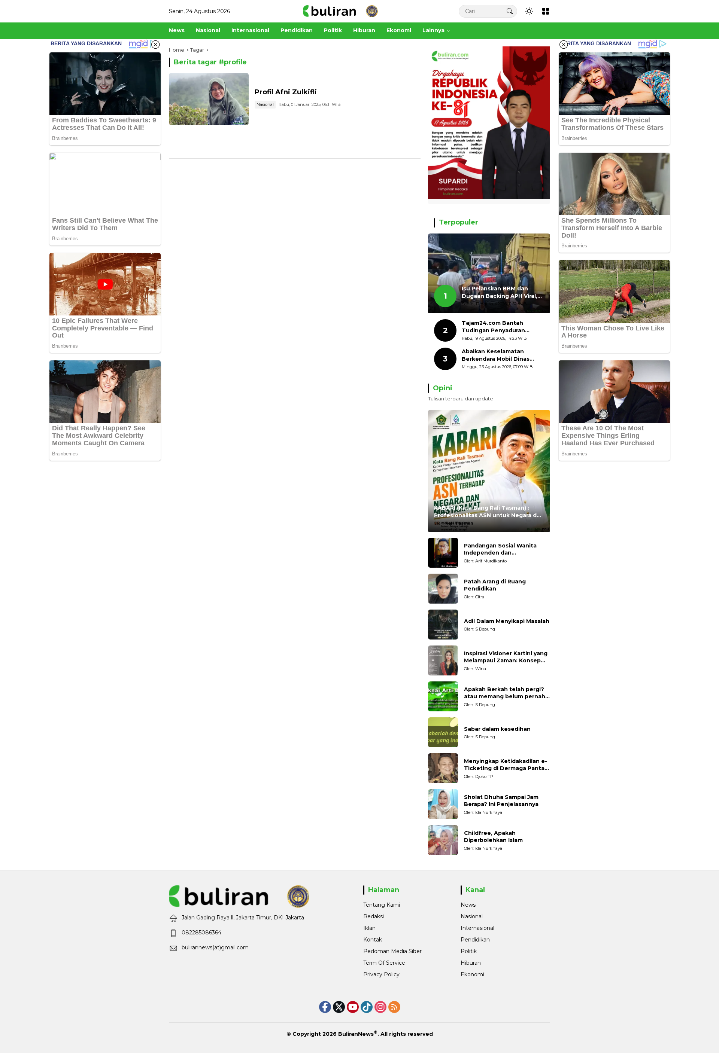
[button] (509, 11)
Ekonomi (472, 974)
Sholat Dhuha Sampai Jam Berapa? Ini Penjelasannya (501, 801)
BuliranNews (356, 1034)
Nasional (265, 104)
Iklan (369, 928)
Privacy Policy (381, 974)
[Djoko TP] (443, 768)
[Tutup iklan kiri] (155, 44)
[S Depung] (443, 625)
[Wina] (443, 660)
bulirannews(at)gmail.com (215, 947)
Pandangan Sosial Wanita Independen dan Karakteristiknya (500, 549)
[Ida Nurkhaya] (443, 804)
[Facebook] (325, 1007)
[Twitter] (339, 1007)
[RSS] (394, 1007)
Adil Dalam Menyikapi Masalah (506, 621)
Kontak (372, 939)
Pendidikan (475, 939)
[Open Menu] (545, 11)
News (468, 904)
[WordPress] (367, 1007)
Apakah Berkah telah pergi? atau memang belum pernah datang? (504, 693)
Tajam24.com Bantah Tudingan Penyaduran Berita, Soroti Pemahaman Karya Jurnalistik (499, 327)
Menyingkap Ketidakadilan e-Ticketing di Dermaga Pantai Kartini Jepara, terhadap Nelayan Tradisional (505, 765)
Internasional (477, 928)
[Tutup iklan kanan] (563, 44)
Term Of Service (384, 962)
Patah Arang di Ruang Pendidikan (495, 585)
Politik (469, 951)
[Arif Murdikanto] (443, 553)
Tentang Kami (381, 904)
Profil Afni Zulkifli (286, 92)
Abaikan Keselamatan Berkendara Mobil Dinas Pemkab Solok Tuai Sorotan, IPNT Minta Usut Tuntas (502, 355)
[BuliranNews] (340, 10)
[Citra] (443, 589)
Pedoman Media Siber (392, 951)
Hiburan (471, 962)
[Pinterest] (353, 1007)
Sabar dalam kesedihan (497, 729)
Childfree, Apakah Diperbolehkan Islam (493, 837)
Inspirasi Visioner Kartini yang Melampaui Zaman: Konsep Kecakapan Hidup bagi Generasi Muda (505, 657)
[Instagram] (380, 1007)
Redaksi (373, 916)
